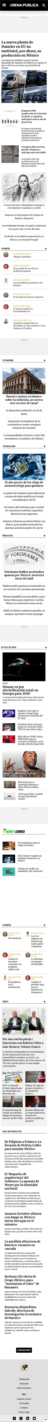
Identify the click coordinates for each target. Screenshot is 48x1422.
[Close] (40, 691)
